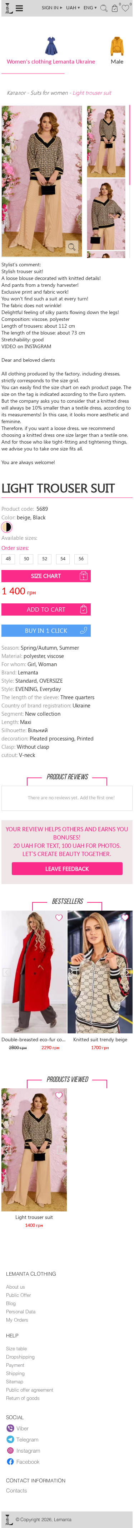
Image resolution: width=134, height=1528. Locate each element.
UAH (73, 8)
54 (62, 559)
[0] (126, 7)
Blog (11, 1303)
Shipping (15, 1373)
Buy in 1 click (46, 630)
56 (81, 559)
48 (8, 559)
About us (15, 1287)
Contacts (16, 1490)
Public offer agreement (29, 1390)
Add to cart (46, 609)
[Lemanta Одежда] (9, 1523)
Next (57, 913)
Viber (22, 1428)
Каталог (17, 92)
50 (26, 559)
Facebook (28, 1461)
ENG (91, 8)
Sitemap (14, 1381)
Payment (15, 1365)
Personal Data (20, 1311)
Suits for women (49, 92)
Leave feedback (67, 868)
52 (44, 559)
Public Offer (18, 1295)
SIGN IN (52, 8)
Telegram (27, 1439)
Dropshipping (20, 1357)
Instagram (28, 1450)
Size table (16, 1348)
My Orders (17, 1320)
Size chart (46, 575)
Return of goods (23, 1398)
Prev (10, 913)
